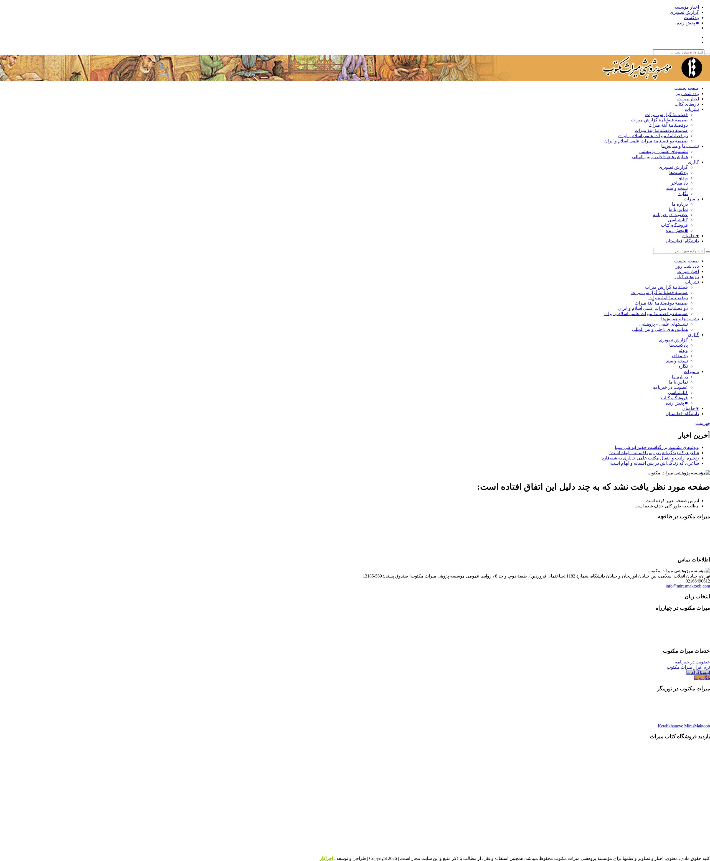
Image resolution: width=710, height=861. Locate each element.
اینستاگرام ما (698, 672)
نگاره (683, 193)
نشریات (692, 109)
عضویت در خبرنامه (670, 214)
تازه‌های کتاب (686, 104)
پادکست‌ (691, 17)
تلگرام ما (702, 677)
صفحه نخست (686, 88)
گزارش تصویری (684, 12)
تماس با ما (678, 209)
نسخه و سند (677, 188)
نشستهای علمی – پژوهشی (663, 151)
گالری (693, 162)
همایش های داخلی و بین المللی (660, 156)
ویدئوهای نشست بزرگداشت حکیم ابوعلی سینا (657, 447)
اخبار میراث (688, 98)
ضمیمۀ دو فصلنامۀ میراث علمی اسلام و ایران (646, 141)
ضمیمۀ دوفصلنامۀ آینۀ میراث (661, 130)
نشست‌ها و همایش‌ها (680, 146)
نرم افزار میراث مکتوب (688, 667)
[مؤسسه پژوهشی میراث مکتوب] (640, 78)
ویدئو (683, 177)
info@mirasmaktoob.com (688, 586)
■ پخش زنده (688, 23)
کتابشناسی (678, 220)
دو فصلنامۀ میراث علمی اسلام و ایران (653, 135)
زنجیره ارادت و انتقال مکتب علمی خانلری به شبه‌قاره (650, 458)
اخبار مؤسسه (686, 7)
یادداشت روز (687, 93)
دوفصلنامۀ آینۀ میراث (668, 125)
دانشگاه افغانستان (682, 241)
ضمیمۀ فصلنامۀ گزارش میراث (659, 119)
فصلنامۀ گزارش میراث (666, 114)
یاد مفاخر (679, 183)
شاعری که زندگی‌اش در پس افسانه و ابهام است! (654, 452)
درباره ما (680, 204)
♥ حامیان (690, 235)
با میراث (691, 198)
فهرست (702, 423)
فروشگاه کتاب (674, 225)
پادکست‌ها (678, 172)
